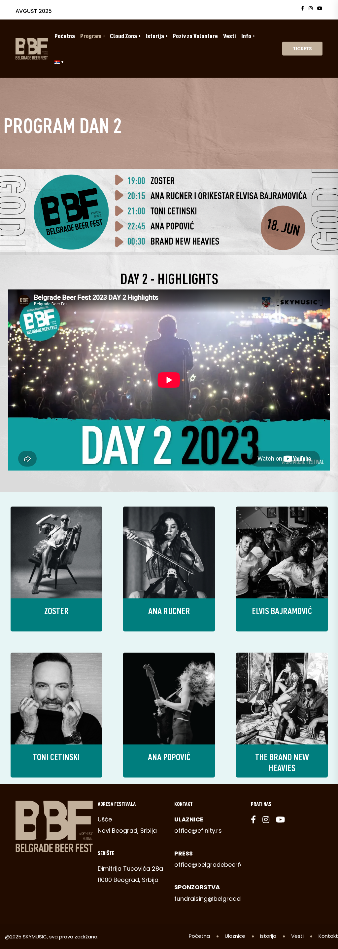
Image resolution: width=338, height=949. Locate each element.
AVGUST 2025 (34, 11)
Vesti (229, 36)
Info (246, 36)
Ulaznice (235, 935)
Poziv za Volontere (195, 36)
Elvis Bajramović (282, 610)
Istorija (155, 36)
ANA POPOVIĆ (169, 756)
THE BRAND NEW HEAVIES (282, 762)
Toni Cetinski (56, 756)
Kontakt (328, 935)
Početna (64, 36)
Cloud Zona (123, 36)
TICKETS (302, 48)
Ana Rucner (169, 610)
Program (90, 36)
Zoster (56, 610)
